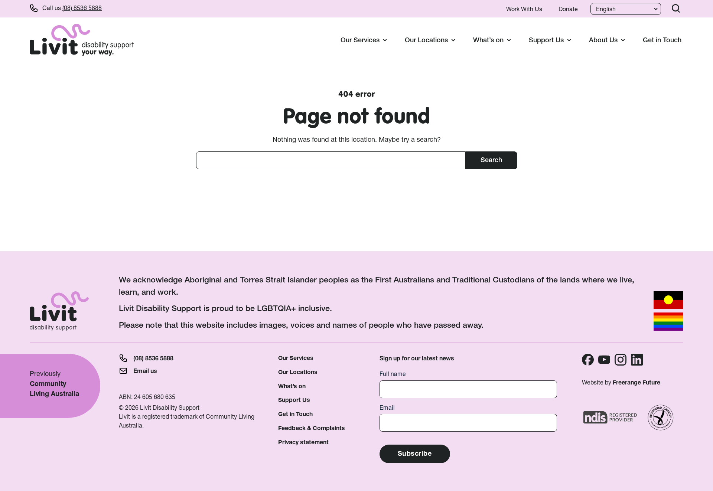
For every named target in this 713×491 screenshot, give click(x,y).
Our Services (295, 357)
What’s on (292, 386)
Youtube (604, 360)
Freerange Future (636, 382)
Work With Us (524, 9)
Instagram (620, 360)
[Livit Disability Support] (82, 40)
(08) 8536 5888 (82, 8)
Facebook (588, 360)
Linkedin (637, 360)
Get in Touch (662, 40)
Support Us (294, 399)
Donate (568, 9)
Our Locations (298, 372)
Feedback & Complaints (311, 428)
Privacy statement (303, 442)
